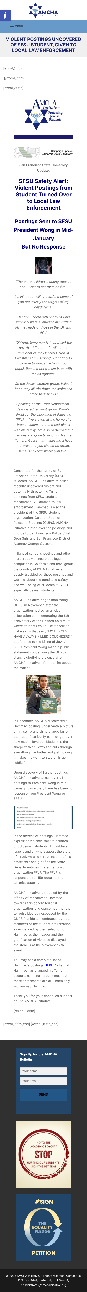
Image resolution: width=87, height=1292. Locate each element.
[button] (5, 15)
